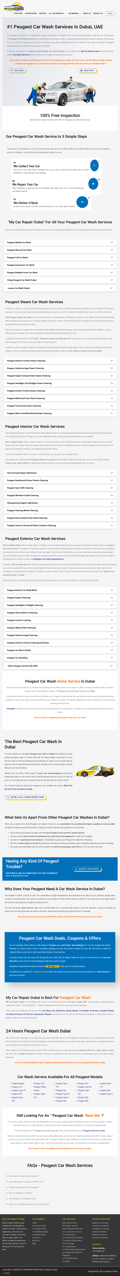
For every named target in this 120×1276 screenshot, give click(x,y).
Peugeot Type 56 (85, 1087)
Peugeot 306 (61, 1101)
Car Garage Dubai (39, 1229)
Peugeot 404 (105, 1090)
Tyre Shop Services (69, 1223)
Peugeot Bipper (17, 1083)
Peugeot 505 (83, 1097)
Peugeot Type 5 (106, 1094)
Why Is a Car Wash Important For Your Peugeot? (29, 1204)
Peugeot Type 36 (63, 1094)
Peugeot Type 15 (18, 1090)
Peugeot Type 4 (62, 1097)
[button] (110, 13)
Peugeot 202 (61, 1090)
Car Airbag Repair (69, 1246)
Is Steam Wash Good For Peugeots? (24, 1187)
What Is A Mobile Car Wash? (20, 1193)
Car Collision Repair (70, 1258)
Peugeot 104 (39, 1083)
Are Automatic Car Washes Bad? (22, 1199)
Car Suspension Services (72, 1232)
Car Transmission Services (72, 1237)
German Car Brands (100, 1237)
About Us (35, 1240)
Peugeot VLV (16, 1087)
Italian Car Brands (99, 1232)
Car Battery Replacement (72, 1240)
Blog (34, 1243)
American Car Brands (100, 1226)
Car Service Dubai (39, 1226)
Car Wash (66, 1261)
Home (34, 1223)
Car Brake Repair (69, 1234)
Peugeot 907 (16, 1094)
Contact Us (38, 972)
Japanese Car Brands (100, 1223)
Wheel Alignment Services (72, 1229)
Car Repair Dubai (39, 1234)
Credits (7, 1273)
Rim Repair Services (70, 1226)
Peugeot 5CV (83, 1083)
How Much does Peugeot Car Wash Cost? (26, 1182)
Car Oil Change (68, 1243)
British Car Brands (99, 1234)
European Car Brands (100, 1229)
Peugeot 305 (83, 1101)
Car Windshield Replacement (73, 1249)
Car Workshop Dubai (40, 1232)
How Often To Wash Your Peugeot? (23, 1176)
